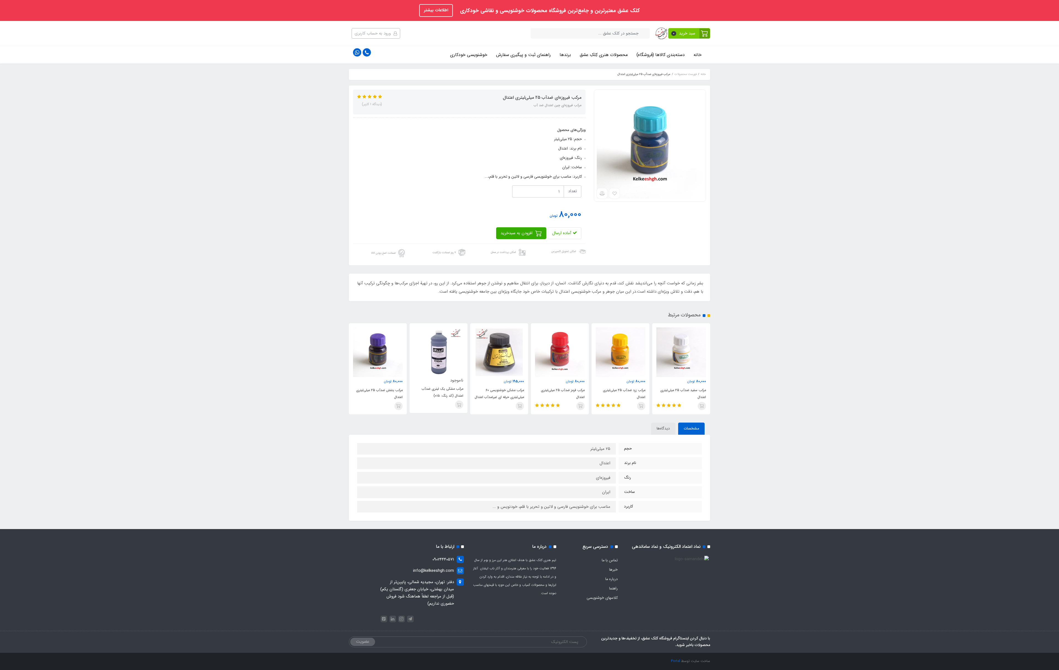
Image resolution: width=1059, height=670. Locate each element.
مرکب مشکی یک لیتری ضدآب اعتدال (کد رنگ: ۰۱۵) (442, 392)
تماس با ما (610, 560)
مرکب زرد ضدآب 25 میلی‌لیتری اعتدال (624, 394)
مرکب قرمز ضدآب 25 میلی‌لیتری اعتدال (563, 394)
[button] (689, 33)
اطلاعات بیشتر (436, 10)
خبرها (613, 570)
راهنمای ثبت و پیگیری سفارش (523, 54)
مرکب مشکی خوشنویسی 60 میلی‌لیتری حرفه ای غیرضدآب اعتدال (499, 394)
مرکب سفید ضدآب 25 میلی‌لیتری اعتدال (683, 394)
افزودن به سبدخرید (517, 233)
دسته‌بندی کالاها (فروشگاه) (661, 54)
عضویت (362, 641)
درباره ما (611, 579)
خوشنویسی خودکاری (468, 54)
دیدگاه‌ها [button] (663, 428)
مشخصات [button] (691, 428)
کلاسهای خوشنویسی (602, 598)
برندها (565, 54)
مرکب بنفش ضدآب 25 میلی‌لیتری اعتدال (379, 394)
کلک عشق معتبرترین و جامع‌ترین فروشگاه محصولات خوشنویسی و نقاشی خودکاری (549, 11)
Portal (675, 661)
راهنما (613, 588)
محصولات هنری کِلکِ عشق (604, 54)
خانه (698, 54)
